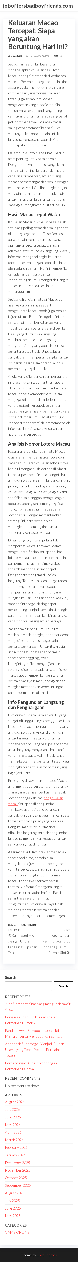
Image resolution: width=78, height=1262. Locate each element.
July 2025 (12, 1200)
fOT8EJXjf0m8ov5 (39, 55)
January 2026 (15, 1155)
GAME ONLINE (29, 924)
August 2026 (15, 1102)
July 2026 (12, 1109)
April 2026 (13, 1132)
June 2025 (13, 1208)
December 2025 (17, 1162)
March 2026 (14, 1139)
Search (10, 977)
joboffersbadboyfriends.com (38, 5)
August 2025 (15, 1193)
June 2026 (13, 1117)
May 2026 (13, 1124)
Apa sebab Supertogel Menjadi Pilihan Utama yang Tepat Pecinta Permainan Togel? (34, 1049)
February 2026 (16, 1147)
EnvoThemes (47, 1255)
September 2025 (18, 1185)
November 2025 (17, 1170)
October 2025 (16, 1177)
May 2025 (13, 1215)
